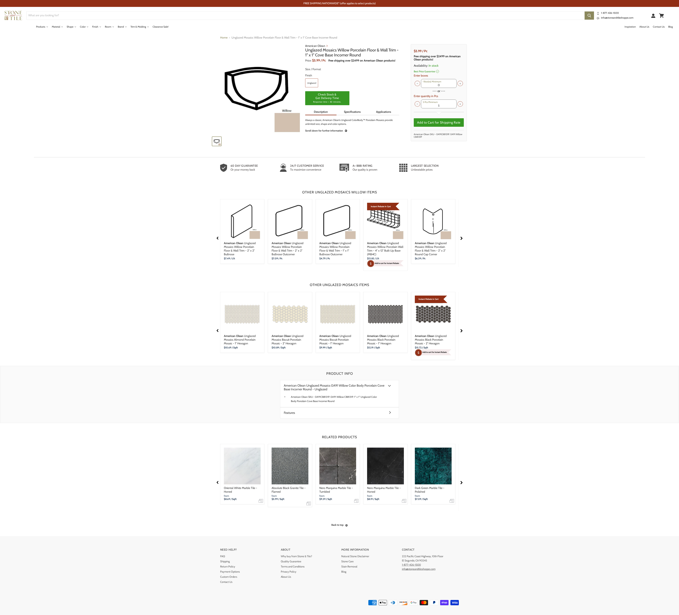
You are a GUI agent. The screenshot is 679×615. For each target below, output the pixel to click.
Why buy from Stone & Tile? (296, 556)
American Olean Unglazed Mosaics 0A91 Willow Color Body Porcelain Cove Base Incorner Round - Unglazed (334, 387)
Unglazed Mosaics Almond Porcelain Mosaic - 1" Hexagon (240, 339)
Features (289, 413)
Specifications (352, 111)
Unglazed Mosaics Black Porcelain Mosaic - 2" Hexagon (431, 339)
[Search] (589, 15)
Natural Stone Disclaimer (355, 556)
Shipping (225, 561)
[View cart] (661, 15)
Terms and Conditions (292, 566)
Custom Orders (228, 576)
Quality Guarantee (291, 561)
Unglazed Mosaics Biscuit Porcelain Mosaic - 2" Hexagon (287, 339)
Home (224, 37)
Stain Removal (349, 566)
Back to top (337, 524)
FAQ (222, 556)
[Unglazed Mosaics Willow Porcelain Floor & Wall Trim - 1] (256, 88)
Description (321, 111)
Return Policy (227, 566)
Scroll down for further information (324, 130)
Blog (343, 571)
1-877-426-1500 (610, 12)
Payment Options (230, 571)
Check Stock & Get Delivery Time (327, 98)
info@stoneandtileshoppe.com (617, 17)
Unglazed (311, 82)
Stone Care (347, 561)
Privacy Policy (288, 571)
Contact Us (226, 582)
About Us (286, 576)
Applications (383, 111)
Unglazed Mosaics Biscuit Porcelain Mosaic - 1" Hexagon (335, 339)
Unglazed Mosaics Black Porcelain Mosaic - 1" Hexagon (383, 339)
